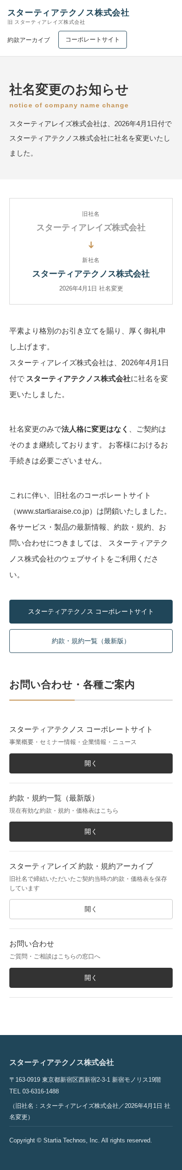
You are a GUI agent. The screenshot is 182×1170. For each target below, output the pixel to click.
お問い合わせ (31, 944)
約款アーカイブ (28, 39)
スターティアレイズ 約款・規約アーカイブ (81, 866)
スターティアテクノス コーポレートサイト (91, 611)
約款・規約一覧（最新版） (91, 641)
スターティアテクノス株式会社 (68, 16)
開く (91, 763)
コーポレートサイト (92, 39)
